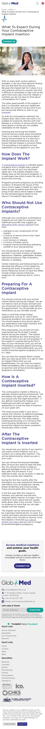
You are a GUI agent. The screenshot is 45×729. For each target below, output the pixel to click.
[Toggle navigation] (37, 3)
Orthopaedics (7, 675)
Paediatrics (6, 681)
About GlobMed (9, 630)
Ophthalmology (8, 678)
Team (4, 651)
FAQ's (4, 646)
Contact (5, 649)
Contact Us (9, 41)
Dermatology (7, 670)
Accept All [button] (22, 724)
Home (4, 9)
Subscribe (35, 610)
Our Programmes (9, 636)
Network (5, 638)
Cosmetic (6, 664)
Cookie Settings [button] (9, 724)
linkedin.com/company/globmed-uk (19, 601)
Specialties (6, 633)
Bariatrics (6, 662)
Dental (4, 667)
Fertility (5, 673)
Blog (11, 9)
